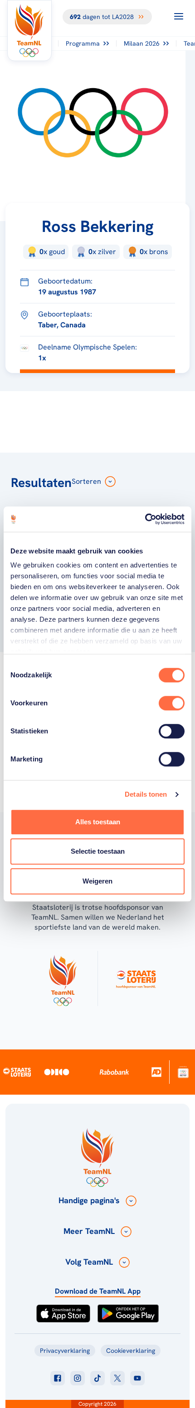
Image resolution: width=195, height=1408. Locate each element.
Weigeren (97, 881)
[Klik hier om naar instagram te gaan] (77, 1378)
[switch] (172, 703)
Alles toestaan (97, 822)
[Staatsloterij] (17, 1072)
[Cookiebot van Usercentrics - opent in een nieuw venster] (145, 519)
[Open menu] (179, 16)
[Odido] (56, 1072)
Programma (83, 43)
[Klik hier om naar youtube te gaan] (137, 1378)
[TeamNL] (62, 978)
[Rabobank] (114, 1072)
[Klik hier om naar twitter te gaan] (117, 1378)
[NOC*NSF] (183, 1072)
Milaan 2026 (142, 43)
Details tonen (146, 794)
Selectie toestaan (98, 851)
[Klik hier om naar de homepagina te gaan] (29, 30)
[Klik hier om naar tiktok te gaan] (97, 1378)
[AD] (156, 1071)
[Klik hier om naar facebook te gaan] (57, 1378)
